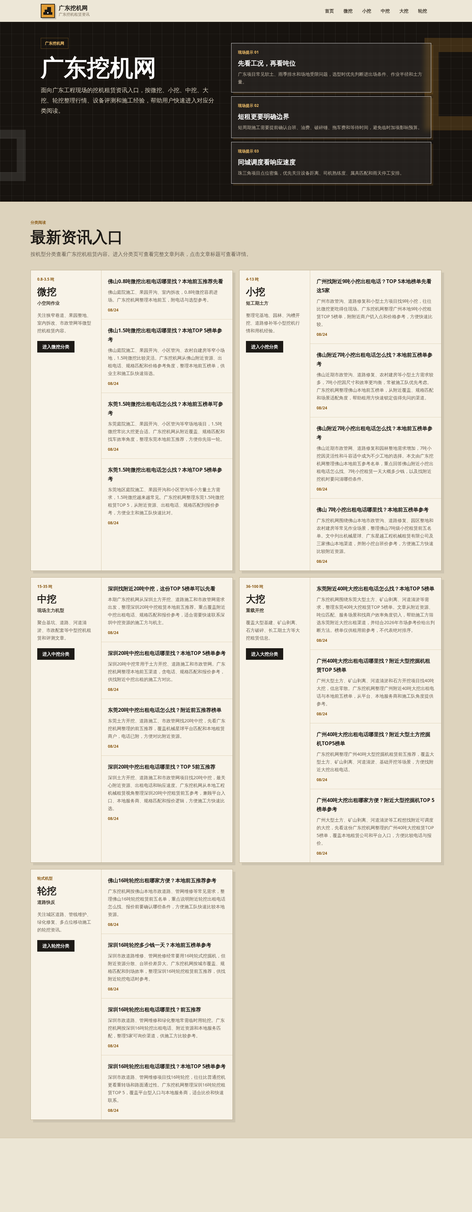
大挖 (403, 11)
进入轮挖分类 (55, 946)
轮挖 (422, 11)
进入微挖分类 (55, 347)
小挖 (366, 11)
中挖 (385, 11)
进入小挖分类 (264, 347)
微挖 (348, 11)
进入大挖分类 (264, 654)
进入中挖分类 (55, 654)
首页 (329, 11)
